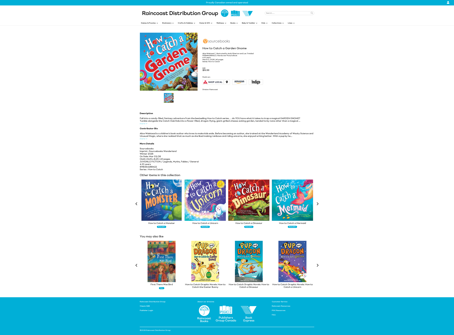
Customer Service (279, 302)
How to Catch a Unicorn (205, 223)
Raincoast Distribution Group (152, 302)
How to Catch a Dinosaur (248, 223)
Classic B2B (145, 306)
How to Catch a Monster (161, 223)
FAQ (273, 315)
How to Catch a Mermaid (292, 223)
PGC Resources (278, 310)
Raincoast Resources (281, 306)
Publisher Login (146, 310)
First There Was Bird (162, 285)
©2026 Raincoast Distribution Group (155, 330)
